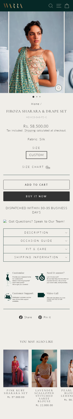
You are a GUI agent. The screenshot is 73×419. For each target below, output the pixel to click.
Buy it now (36, 196)
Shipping (30, 130)
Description (36, 232)
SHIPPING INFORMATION (36, 257)
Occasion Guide (37, 240)
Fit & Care (36, 249)
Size (36, 148)
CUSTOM (36, 155)
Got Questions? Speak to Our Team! (37, 221)
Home (35, 103)
